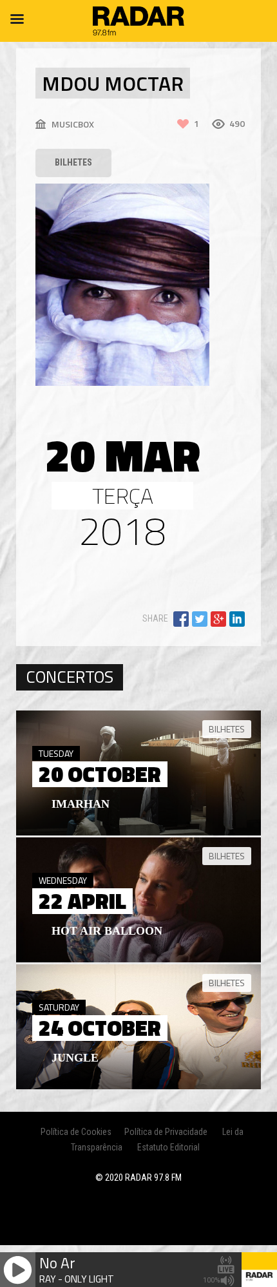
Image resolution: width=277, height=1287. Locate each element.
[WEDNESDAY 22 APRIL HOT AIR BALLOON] (138, 959)
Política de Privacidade (165, 1132)
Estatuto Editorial (168, 1147)
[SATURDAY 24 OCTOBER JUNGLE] (138, 1086)
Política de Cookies (76, 1132)
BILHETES (73, 162)
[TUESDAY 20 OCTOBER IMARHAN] (138, 832)
